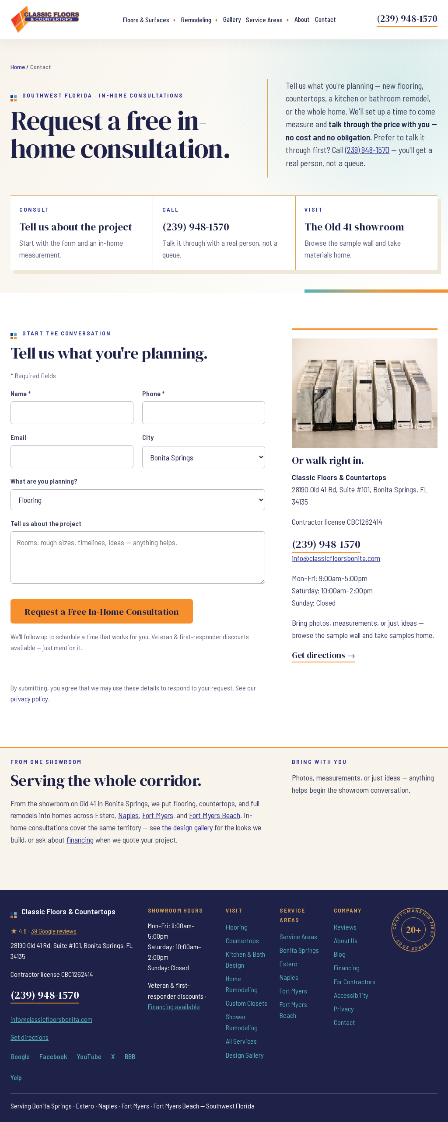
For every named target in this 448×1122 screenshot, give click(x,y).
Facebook (53, 1056)
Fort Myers (157, 815)
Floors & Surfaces (146, 20)
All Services (241, 1041)
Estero (289, 963)
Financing (347, 967)
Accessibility (351, 995)
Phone (153, 393)
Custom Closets (246, 1003)
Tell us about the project (45, 523)
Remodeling (196, 20)
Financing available (174, 1006)
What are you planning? (43, 481)
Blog (340, 954)
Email (18, 437)
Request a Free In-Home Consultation (101, 611)
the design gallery (187, 827)
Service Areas (264, 20)
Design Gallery (245, 1055)
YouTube (89, 1056)
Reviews (345, 927)
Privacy (344, 1008)
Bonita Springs (299, 950)
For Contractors (354, 981)
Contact (325, 19)
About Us (345, 940)
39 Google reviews (54, 931)
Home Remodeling (242, 983)
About (302, 19)
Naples (128, 815)
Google (20, 1056)
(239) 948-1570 (407, 18)
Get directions (29, 1037)
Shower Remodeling (242, 1021)
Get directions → (323, 655)
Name (20, 393)
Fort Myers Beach (214, 815)
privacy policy (29, 698)
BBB (130, 1056)
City (148, 437)
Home (17, 66)
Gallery (232, 19)
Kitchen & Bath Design (245, 959)
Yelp (16, 1077)
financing (80, 839)
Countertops (242, 940)
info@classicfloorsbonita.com (336, 558)
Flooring (237, 927)
